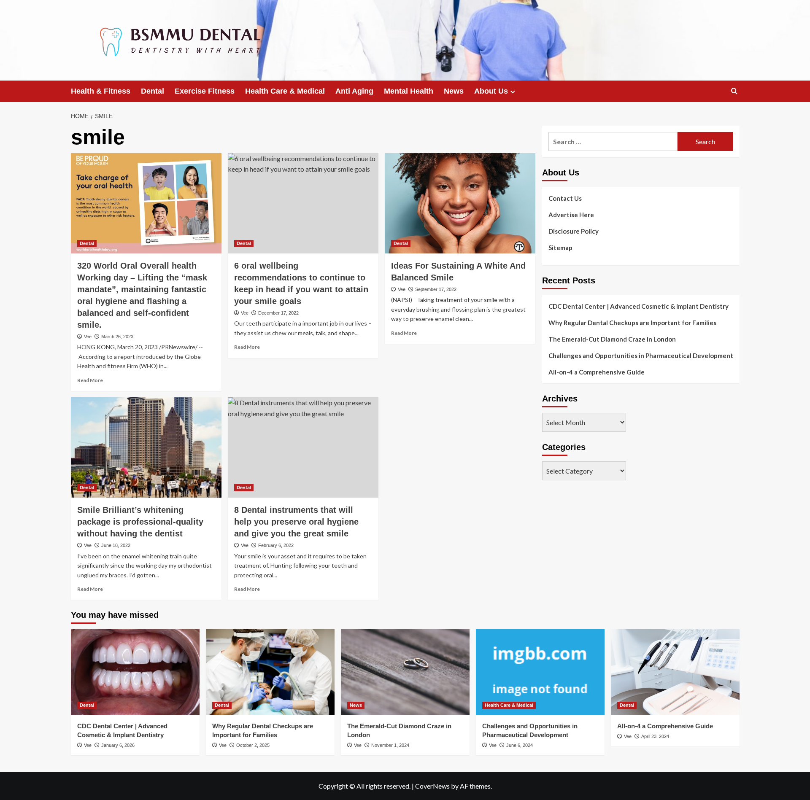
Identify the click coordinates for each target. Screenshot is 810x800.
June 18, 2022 (115, 545)
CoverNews (432, 786)
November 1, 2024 (390, 745)
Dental (152, 91)
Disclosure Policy (573, 231)
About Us (491, 91)
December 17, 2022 (278, 312)
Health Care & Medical (285, 91)
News (454, 91)
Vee (88, 336)
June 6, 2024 (519, 745)
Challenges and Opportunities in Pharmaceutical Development (640, 355)
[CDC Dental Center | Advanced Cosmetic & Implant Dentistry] (135, 672)
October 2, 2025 (253, 745)
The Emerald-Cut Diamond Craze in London (612, 339)
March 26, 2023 (117, 336)
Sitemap (560, 247)
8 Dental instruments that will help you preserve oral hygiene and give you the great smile (296, 521)
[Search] (734, 91)
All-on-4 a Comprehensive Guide (596, 372)
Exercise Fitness (205, 91)
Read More (90, 380)
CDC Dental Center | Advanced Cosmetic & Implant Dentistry (638, 306)
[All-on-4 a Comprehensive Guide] (675, 672)
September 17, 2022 (435, 289)
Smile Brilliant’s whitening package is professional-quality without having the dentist (140, 521)
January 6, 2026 (118, 745)
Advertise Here (571, 214)
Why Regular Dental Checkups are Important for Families (632, 322)
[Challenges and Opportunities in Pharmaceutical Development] (540, 672)
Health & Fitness (100, 91)
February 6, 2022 (276, 545)
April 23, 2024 (655, 736)
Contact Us (565, 198)
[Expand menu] (513, 91)
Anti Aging (354, 91)
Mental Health (408, 91)
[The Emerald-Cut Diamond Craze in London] (405, 672)
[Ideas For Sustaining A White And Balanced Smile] (460, 203)
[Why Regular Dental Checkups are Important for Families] (270, 672)
